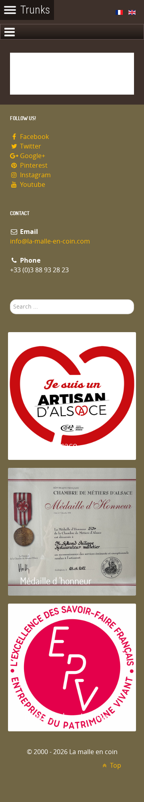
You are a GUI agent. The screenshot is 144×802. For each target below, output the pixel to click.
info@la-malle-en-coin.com (50, 241)
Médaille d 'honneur (56, 580)
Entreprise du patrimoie (63, 716)
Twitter (29, 146)
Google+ (31, 156)
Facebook (33, 137)
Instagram (34, 175)
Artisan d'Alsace (48, 445)
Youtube (31, 184)
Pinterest (33, 165)
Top (114, 765)
